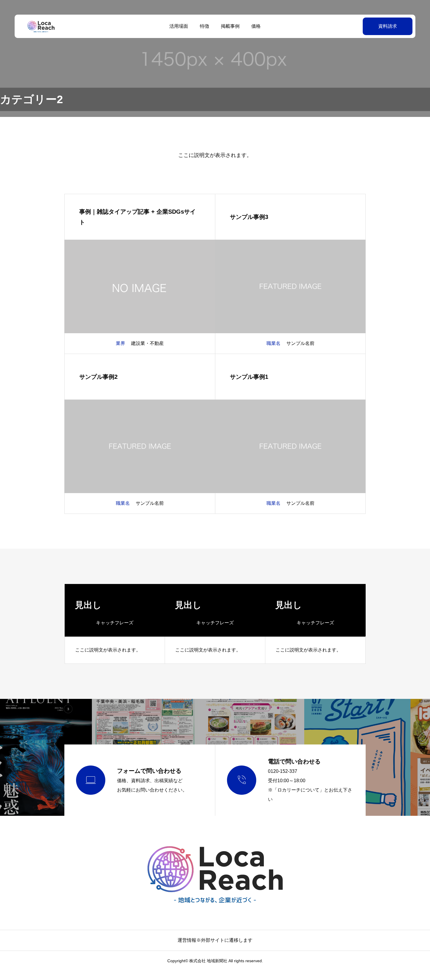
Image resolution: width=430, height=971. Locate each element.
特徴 (204, 26)
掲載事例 (230, 26)
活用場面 (178, 26)
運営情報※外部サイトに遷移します (215, 940)
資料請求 (387, 26)
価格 (256, 26)
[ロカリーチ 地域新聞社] (41, 26)
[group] (115, 624)
